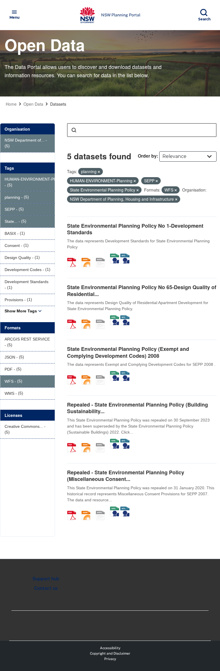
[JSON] (88, 256)
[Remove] (99, 171)
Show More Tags (21, 311)
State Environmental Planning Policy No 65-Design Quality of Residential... (141, 290)
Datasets (58, 104)
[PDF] (73, 256)
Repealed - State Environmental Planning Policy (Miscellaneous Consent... (125, 476)
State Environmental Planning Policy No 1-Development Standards (135, 229)
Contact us (46, 588)
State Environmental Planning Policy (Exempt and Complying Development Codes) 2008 (128, 352)
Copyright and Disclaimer (110, 653)
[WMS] (114, 256)
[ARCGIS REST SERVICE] (102, 256)
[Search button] (74, 130)
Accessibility (110, 648)
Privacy (110, 659)
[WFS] (124, 256)
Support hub (45, 578)
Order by (147, 155)
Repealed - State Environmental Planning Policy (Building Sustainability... (137, 408)
